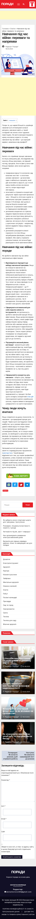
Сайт (3, 832)
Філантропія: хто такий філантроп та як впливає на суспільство (18, 711)
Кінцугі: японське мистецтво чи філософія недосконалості (16, 685)
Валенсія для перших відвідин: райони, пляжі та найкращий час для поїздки (17, 543)
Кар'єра (6, 571)
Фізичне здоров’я (9, 624)
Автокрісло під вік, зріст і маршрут (16, 532)
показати (12, 120)
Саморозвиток (9, 609)
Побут (5, 594)
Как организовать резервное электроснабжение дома (14, 536)
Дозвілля (6, 559)
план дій (30, 397)
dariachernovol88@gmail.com (19, 892)
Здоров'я (6, 567)
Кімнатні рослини (10, 575)
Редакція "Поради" (12, 46)
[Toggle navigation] (18, 4)
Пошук (28, 505)
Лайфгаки (7, 578)
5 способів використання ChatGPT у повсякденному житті (17, 660)
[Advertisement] (18, 15)
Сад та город (8, 605)
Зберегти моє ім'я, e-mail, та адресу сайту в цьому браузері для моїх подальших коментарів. (17, 849)
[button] (23, 4)
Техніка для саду (9, 620)
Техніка (6, 617)
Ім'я (3, 806)
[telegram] (27, 484)
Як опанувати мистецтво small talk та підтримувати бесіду (17, 736)
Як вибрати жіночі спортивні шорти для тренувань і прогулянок (17, 521)
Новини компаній (10, 586)
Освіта (12, 29)
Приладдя (7, 601)
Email (3, 819)
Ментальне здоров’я (11, 582)
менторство (7, 453)
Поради (7, 4)
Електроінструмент (10, 563)
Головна (5, 29)
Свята (5, 613)
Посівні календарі (10, 597)
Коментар (5, 780)
